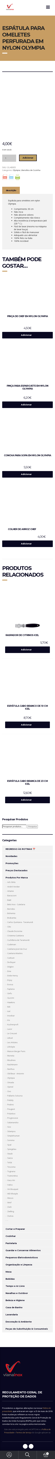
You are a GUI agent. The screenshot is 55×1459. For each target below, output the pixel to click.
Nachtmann (12, 1064)
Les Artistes (12, 1042)
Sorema (10, 1140)
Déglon (10, 966)
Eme (9, 971)
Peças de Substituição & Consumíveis (27, 1329)
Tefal (9, 1162)
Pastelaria (11, 1243)
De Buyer (11, 962)
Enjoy (9, 980)
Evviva (10, 984)
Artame (10, 891)
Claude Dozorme (14, 931)
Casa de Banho (14, 1307)
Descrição (11, 190)
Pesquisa (32, 826)
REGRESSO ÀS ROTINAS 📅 (20, 849)
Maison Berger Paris (16, 1051)
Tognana (11, 1171)
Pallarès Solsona (14, 1095)
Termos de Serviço (24, 1432)
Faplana (11, 989)
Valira (9, 1184)
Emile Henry (12, 975)
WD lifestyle (12, 1193)
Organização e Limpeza (19, 1264)
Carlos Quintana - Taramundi (20, 922)
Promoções (12, 863)
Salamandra (12, 1122)
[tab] (11, 190)
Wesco (10, 1198)
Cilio (9, 926)
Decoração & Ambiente (19, 1321)
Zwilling (10, 1211)
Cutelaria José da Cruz (17, 949)
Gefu (9, 993)
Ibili (8, 1006)
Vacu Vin (11, 1180)
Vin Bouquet (12, 1189)
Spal (9, 1144)
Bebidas (10, 1279)
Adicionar (28, 157)
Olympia (16, 170)
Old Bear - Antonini (15, 1073)
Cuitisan (11, 958)
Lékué (10, 1038)
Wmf (9, 1202)
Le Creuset (12, 1033)
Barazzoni (11, 895)
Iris (8, 1020)
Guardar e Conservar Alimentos (23, 1250)
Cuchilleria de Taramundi (18, 940)
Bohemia (11, 913)
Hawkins (11, 1002)
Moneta (10, 1055)
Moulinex (11, 1060)
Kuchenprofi (12, 1024)
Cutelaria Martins (15, 953)
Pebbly (10, 1100)
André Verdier (13, 886)
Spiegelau (11, 1149)
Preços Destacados (16, 870)
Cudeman (11, 944)
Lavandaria (12, 1314)
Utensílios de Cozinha (30, 170)
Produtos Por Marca (17, 877)
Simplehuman (13, 1135)
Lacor (9, 1029)
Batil (9, 900)
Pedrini (10, 1104)
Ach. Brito (11, 882)
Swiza (10, 1158)
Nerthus (11, 1069)
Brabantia (11, 917)
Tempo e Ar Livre (15, 1286)
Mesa (8, 1271)
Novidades (11, 856)
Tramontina (12, 1175)
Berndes (11, 909)
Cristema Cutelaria (15, 935)
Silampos (11, 1131)
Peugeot (11, 1109)
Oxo (9, 1091)
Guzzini (10, 998)
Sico (9, 1127)
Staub (10, 1153)
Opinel (10, 1086)
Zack (9, 1207)
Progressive (12, 1118)
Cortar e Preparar (15, 1229)
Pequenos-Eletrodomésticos (22, 1257)
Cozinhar (11, 1236)
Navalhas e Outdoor (17, 1293)
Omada (10, 1082)
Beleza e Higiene (15, 1300)
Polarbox (11, 1113)
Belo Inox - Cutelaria (16, 904)
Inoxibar (11, 1015)
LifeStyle (11, 1046)
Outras (10, 1216)
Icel (8, 1011)
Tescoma (11, 1167)
